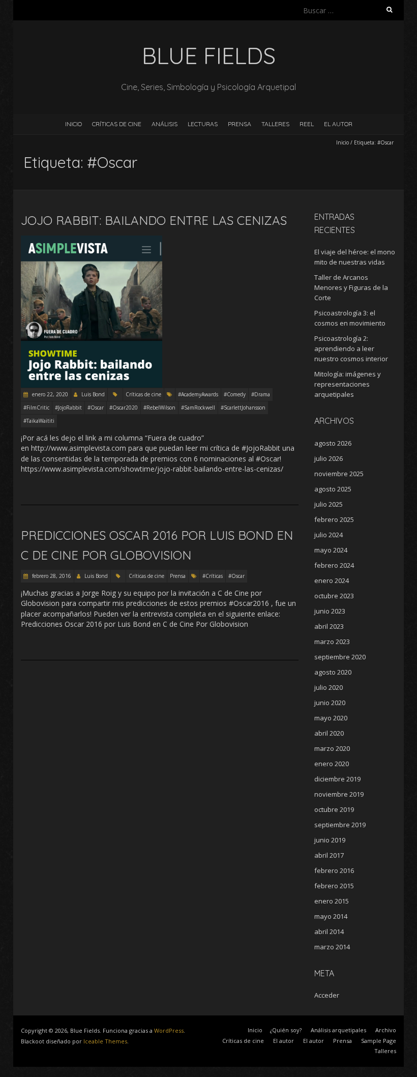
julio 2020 (328, 687)
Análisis (164, 124)
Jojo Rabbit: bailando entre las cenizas (154, 220)
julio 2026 (328, 458)
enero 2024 (331, 580)
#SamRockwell (198, 407)
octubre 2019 (334, 809)
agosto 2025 (332, 488)
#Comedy (235, 394)
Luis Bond (93, 394)
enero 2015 (331, 901)
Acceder (326, 995)
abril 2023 (329, 626)
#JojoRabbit (68, 407)
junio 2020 (329, 702)
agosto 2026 (332, 443)
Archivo (385, 1030)
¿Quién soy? (286, 1030)
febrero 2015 (334, 885)
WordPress (169, 1030)
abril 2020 (329, 733)
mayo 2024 (330, 550)
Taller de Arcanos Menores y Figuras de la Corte (351, 287)
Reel (307, 124)
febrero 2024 (334, 565)
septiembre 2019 (340, 824)
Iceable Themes (105, 1041)
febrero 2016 (334, 870)
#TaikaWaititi (38, 420)
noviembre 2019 (339, 794)
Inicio (73, 124)
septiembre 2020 (340, 656)
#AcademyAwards (198, 394)
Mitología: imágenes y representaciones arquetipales (347, 384)
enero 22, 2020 (49, 394)
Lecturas (203, 124)
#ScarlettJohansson (243, 407)
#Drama (260, 394)
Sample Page (378, 1040)
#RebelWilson (159, 407)
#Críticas (212, 575)
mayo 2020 (330, 717)
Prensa (239, 124)
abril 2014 (329, 931)
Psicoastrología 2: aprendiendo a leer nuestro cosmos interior (352, 348)
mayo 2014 (330, 916)
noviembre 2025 (339, 473)
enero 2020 (331, 763)
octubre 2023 (334, 595)
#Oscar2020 (123, 407)
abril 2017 (329, 855)
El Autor (338, 124)
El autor (283, 1040)
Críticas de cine (116, 124)
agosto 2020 (332, 672)
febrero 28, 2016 (51, 575)
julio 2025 (328, 504)
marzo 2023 (332, 641)
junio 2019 (329, 840)
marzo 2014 (332, 946)
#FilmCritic (36, 407)
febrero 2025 (334, 519)
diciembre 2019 (337, 778)
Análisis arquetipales (338, 1030)
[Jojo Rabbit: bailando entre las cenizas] (91, 240)
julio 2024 (328, 534)
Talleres (275, 124)
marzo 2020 (332, 748)
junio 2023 (329, 611)
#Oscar (95, 407)
